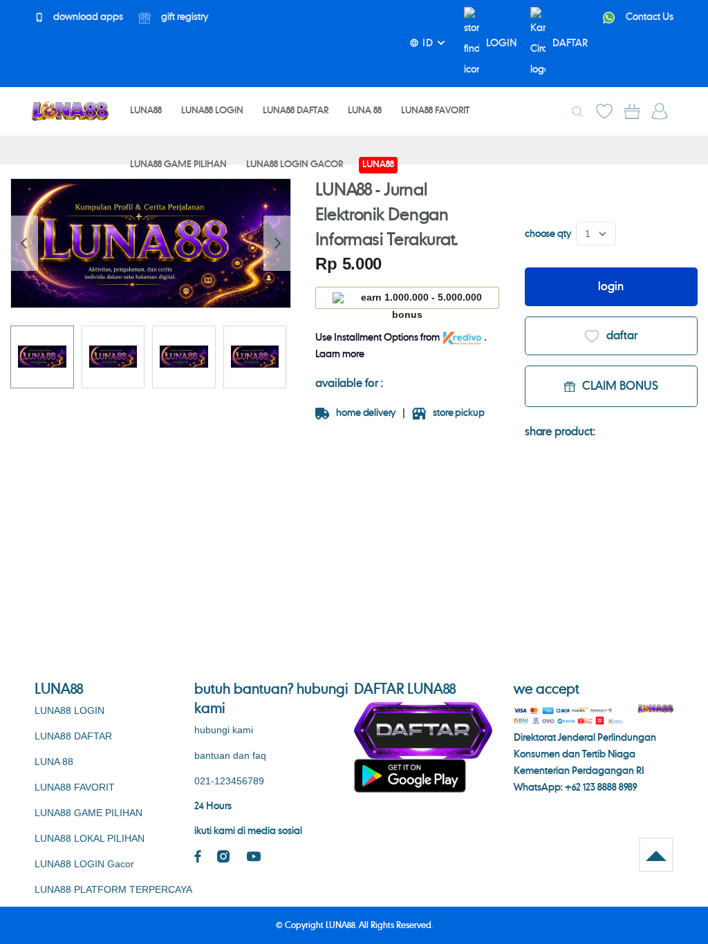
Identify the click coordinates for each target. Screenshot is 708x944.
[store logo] (70, 110)
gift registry (183, 17)
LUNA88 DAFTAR (73, 736)
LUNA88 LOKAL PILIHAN (90, 838)
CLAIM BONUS (620, 386)
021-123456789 (229, 780)
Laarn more (339, 354)
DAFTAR (570, 43)
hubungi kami (223, 729)
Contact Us (648, 17)
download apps (87, 17)
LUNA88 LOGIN (69, 710)
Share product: (560, 431)
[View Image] (42, 357)
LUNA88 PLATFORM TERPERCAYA (113, 889)
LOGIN (501, 43)
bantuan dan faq (230, 755)
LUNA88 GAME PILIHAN (88, 812)
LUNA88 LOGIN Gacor (84, 863)
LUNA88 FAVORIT (75, 787)
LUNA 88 (54, 761)
